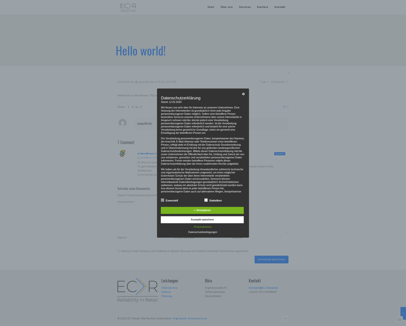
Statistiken (215, 200)
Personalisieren (203, 227)
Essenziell (172, 200)
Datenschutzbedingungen (202, 232)
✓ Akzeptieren (202, 210)
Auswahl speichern (202, 219)
